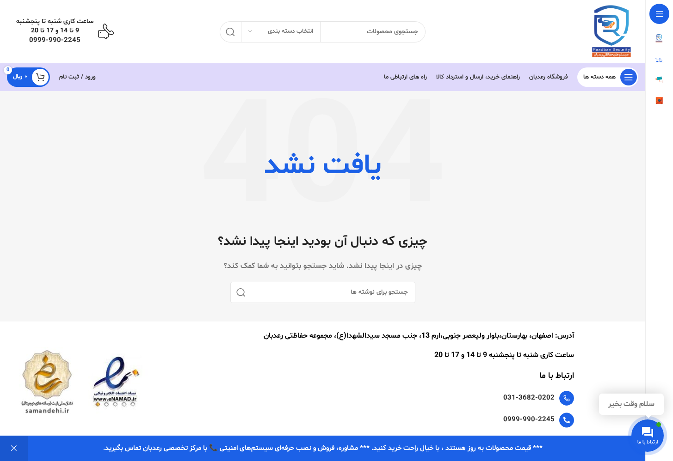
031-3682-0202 (529, 398)
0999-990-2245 (54, 40)
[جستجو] (230, 31)
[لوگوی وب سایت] (615, 31)
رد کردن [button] (14, 448)
